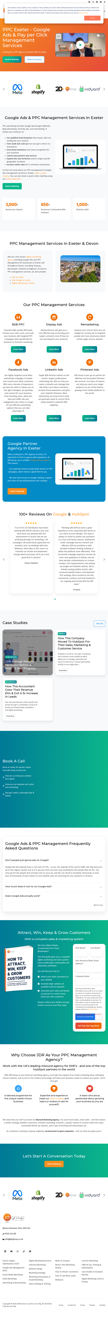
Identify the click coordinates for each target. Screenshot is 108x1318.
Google (60, 514)
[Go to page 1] (52, 599)
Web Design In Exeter (21, 280)
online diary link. (13, 179)
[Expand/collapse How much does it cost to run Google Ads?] (101, 887)
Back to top (98, 905)
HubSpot (80, 514)
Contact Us (72, 1305)
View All (99, 623)
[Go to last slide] (4, 559)
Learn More (18, 349)
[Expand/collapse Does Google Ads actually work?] (101, 897)
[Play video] (80, 45)
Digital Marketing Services (40, 1261)
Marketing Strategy (37, 1273)
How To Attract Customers (66, 1272)
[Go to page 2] (55, 599)
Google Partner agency (40, 460)
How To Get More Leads (65, 1276)
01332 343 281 (10, 1234)
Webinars (59, 1280)
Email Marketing (10, 1279)
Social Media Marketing (13, 1275)
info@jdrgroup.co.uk (13, 1239)
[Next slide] (104, 89)
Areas (61, 1305)
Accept (92, 18)
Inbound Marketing (37, 1265)
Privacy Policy (83, 13)
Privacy (92, 1305)
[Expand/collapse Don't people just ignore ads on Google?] (101, 861)
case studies (56, 1098)
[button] (104, 11)
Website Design (35, 1269)
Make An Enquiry (62, 1261)
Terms (82, 1305)
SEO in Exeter (18, 277)
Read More (63, 670)
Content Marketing (90, 1261)
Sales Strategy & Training (40, 1284)
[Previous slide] (4, 89)
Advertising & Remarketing (14, 1283)
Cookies (102, 1305)
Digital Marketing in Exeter (23, 283)
